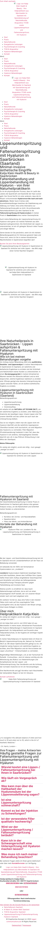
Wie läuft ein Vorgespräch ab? (19, 779)
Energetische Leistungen (13, 44)
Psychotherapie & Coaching (14, 47)
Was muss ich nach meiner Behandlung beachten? (19, 855)
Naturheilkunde (9, 42)
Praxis (6, 40)
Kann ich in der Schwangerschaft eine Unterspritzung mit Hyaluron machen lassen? (20, 845)
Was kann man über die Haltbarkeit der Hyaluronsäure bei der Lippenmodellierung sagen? (20, 790)
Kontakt (7, 54)
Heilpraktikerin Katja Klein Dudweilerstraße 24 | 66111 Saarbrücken (19, 880)
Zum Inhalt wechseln (7, 1)
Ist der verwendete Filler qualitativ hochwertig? (18, 820)
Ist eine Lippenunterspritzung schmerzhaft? (16, 802)
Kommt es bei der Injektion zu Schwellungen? (19, 812)
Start (6, 37)
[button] (21, 56)
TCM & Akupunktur (11, 49)
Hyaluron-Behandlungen (13, 52)
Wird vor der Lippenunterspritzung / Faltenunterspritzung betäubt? (17, 831)
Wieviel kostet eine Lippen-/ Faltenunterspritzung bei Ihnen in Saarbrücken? (20, 769)
